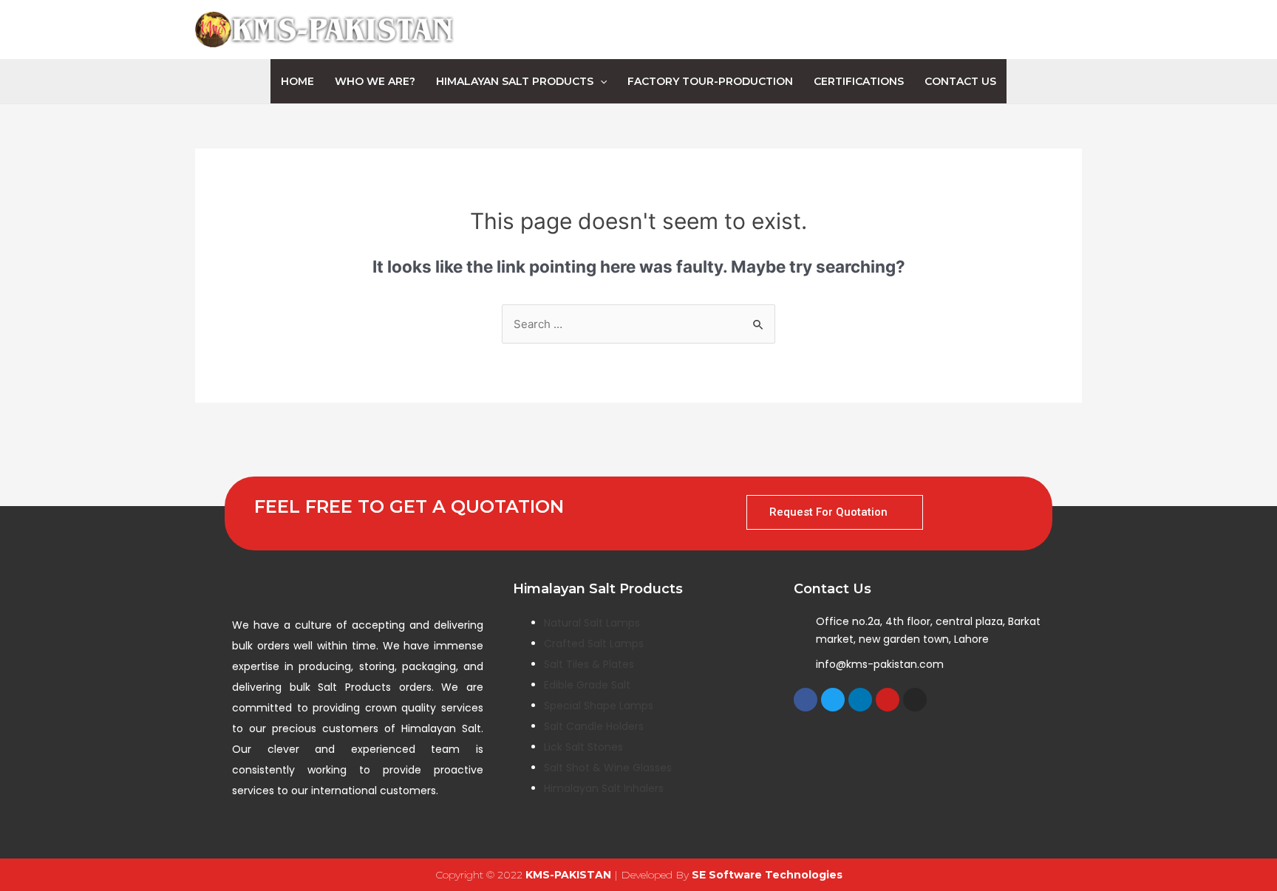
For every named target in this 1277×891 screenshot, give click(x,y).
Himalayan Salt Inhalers (604, 788)
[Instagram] (915, 699)
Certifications (859, 81)
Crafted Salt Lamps (594, 643)
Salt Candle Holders (594, 726)
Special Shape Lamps (598, 705)
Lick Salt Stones (583, 747)
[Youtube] (887, 699)
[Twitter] (833, 699)
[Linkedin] (860, 699)
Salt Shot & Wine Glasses (608, 767)
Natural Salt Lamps (592, 622)
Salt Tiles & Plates (589, 664)
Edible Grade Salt (587, 684)
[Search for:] (638, 324)
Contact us (960, 81)
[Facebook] (805, 699)
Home (297, 81)
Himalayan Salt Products (514, 81)
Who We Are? (375, 81)
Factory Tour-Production (710, 81)
